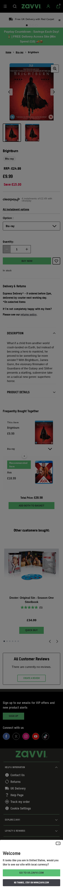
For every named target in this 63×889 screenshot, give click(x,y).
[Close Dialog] (58, 843)
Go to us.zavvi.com (31, 872)
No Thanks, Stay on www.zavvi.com (31, 882)
